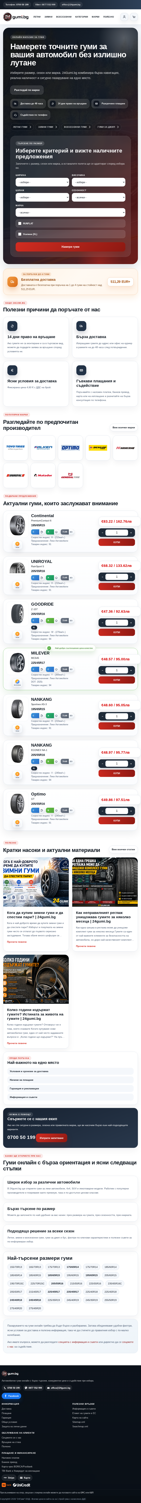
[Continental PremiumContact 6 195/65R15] (70, 531)
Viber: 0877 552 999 (45, 4)
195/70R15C (17, 1283)
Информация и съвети (23, 1097)
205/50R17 (16, 1291)
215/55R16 (76, 1283)
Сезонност (79, 190)
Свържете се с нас (11, 1437)
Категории (81, 17)
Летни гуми (20, 127)
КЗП (92, 1492)
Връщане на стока (11, 1442)
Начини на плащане (21, 1079)
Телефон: (17, 4)
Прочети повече (17, 941)
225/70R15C (37, 1283)
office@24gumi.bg (71, 4)
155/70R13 (16, 1267)
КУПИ (116, 542)
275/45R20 (35, 1308)
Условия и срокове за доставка (29, 1071)
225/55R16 (95, 1283)
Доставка (6, 1408)
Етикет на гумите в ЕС (84, 1413)
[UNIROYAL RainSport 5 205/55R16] (70, 576)
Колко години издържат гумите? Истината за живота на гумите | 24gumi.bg (35, 1014)
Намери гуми (70, 246)
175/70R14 (92, 1267)
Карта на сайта (80, 1417)
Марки (95, 17)
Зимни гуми (45, 127)
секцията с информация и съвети (78, 1341)
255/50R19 (111, 1300)
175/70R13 (54, 1267)
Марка (20, 205)
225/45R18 (111, 1291)
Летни (37, 17)
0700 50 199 (21, 1137)
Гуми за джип (106, 127)
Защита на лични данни (14, 1426)
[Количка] (134, 17)
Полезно (108, 17)
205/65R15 (111, 1275)
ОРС (82, 1492)
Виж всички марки (124, 427)
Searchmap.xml (80, 1426)
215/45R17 (35, 1291)
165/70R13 (35, 1267)
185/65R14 (16, 1275)
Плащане (6, 1413)
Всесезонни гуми (75, 127)
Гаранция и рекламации (24, 1088)
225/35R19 (54, 1300)
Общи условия (9, 1422)
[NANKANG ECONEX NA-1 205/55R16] (70, 762)
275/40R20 (16, 1308)
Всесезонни (64, 17)
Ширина (21, 175)
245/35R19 (92, 1300)
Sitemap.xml (78, 1422)
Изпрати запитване (51, 1138)
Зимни (48, 17)
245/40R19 (73, 1300)
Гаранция (6, 1417)
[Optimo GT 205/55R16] (70, 809)
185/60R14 (111, 1267)
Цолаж (20, 190)
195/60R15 (73, 1275)
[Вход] (124, 17)
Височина (78, 175)
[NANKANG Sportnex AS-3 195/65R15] (70, 715)
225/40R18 (92, 1291)
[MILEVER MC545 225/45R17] (70, 669)
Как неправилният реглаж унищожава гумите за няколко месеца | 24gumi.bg (103, 917)
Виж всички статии (123, 849)
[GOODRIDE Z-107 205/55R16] (70, 621)
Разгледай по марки (27, 89)
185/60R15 (35, 1275)
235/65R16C (115, 1283)
